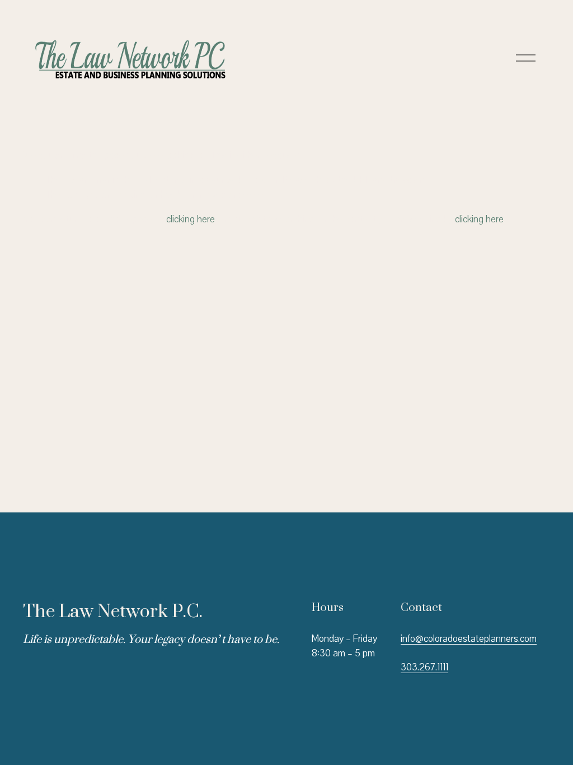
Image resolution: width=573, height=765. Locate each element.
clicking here (190, 219)
